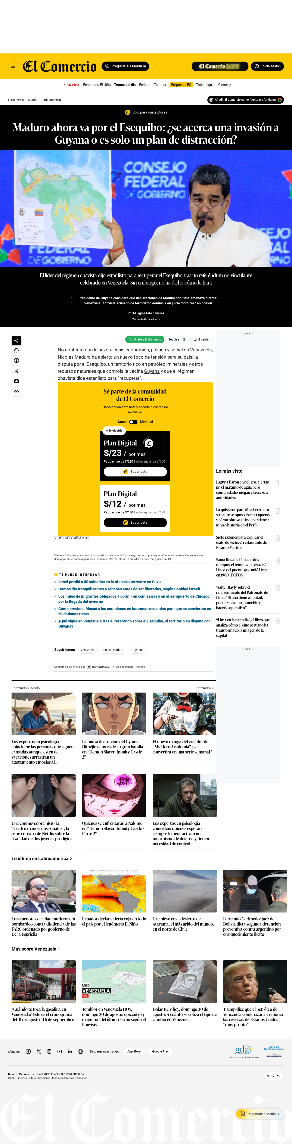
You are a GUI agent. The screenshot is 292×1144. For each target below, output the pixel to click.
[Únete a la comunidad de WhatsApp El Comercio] (144, 339)
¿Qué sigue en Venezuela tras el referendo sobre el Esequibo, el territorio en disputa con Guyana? (134, 623)
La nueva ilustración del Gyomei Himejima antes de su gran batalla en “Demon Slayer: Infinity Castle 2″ (112, 749)
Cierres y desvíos (230, 85)
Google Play (160, 1051)
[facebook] (28, 1051)
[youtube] (59, 1051)
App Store (134, 1051)
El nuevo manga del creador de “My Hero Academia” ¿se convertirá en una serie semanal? (182, 747)
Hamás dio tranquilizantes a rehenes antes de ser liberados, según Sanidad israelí (129, 589)
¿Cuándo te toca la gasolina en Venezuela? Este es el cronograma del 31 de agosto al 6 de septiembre (43, 1014)
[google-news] (80, 1051)
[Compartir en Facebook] (16, 360)
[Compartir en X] (16, 371)
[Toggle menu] (13, 66)
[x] (38, 1051)
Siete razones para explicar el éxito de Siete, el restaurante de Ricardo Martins (241, 542)
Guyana (136, 650)
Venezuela (87, 650)
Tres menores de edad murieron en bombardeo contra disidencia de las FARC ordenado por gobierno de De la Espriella (44, 926)
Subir (270, 1076)
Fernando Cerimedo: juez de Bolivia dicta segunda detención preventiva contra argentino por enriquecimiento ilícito (252, 926)
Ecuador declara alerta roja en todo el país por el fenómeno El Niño (114, 921)
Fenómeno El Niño (97, 85)
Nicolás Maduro (112, 650)
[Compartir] (16, 340)
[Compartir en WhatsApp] (16, 350)
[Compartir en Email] (16, 381)
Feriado (144, 85)
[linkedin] (70, 1051)
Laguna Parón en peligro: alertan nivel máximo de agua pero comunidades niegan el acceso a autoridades (242, 489)
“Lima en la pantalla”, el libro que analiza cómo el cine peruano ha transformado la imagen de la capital (243, 627)
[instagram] (49, 1051)
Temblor (160, 85)
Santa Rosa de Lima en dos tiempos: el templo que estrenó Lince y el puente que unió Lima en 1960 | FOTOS (242, 567)
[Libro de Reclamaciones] (274, 1051)
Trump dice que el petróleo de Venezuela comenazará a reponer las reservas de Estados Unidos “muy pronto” (253, 1016)
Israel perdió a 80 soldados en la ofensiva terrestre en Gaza (109, 581)
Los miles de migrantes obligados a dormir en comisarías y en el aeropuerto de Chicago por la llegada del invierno (133, 599)
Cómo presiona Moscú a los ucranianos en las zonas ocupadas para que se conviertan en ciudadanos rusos (134, 611)
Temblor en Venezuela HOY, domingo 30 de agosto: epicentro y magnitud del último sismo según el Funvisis (114, 1016)
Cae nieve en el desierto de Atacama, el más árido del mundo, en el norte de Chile (183, 924)
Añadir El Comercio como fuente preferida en (245, 99)
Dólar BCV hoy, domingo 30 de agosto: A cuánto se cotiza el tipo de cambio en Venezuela (185, 1014)
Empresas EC (181, 85)
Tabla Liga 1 (205, 85)
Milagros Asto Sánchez (148, 313)
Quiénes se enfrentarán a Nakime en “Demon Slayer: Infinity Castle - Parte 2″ (113, 828)
